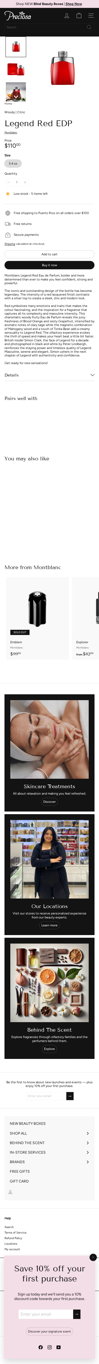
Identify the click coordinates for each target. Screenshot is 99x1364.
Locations (10, 1243)
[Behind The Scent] (49, 983)
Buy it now (49, 265)
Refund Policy (13, 1238)
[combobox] (49, 27)
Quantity (10, 173)
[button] (16, 47)
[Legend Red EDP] (49, 423)
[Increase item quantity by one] (25, 182)
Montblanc (47, 567)
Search (9, 1227)
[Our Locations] (49, 859)
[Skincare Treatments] (49, 739)
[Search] (89, 27)
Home (8, 103)
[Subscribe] (77, 1314)
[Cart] (79, 15)
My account (12, 1249)
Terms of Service (15, 1232)
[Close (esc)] (93, 1257)
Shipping (9, 244)
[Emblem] (37, 618)
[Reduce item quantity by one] (8, 182)
